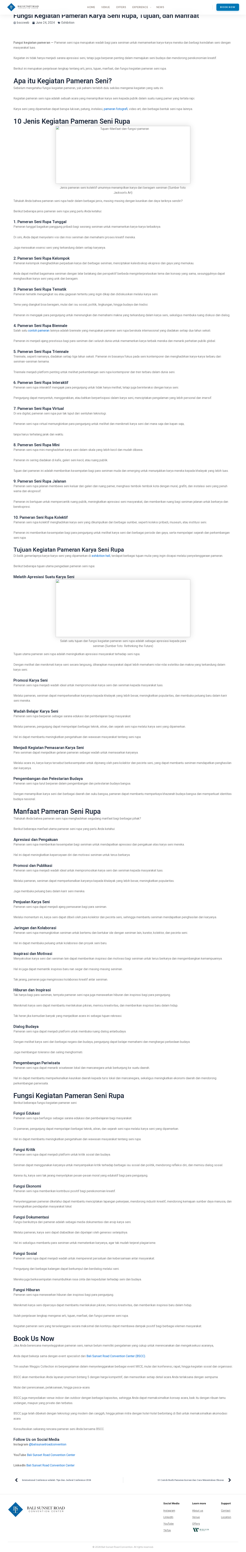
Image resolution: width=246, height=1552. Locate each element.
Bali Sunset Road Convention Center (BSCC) (115, 1356)
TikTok (167, 1530)
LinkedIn (168, 1517)
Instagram (169, 1510)
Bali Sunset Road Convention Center (51, 1455)
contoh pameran (38, 330)
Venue (105, 7)
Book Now (227, 7)
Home (91, 7)
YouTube (168, 1523)
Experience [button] (140, 7)
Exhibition (67, 22)
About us (197, 1510)
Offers (121, 7)
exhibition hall (101, 556)
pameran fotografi (116, 109)
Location (226, 1517)
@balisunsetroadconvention (47, 1444)
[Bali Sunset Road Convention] (23, 7)
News (160, 7)
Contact (225, 1510)
